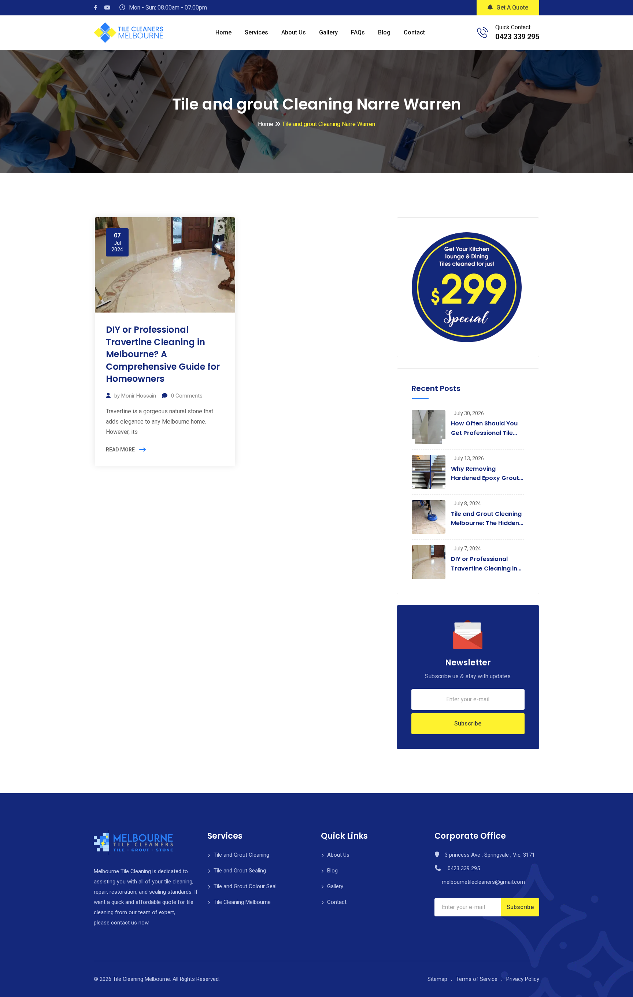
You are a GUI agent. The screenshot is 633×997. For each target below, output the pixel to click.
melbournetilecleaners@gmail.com (483, 882)
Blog (384, 32)
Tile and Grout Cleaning (241, 855)
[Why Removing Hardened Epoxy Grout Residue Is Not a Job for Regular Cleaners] (428, 472)
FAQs (358, 32)
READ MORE (120, 449)
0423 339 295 (517, 36)
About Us (293, 32)
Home (223, 32)
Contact (414, 32)
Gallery (328, 32)
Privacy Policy (522, 979)
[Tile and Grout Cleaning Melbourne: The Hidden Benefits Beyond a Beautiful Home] (428, 517)
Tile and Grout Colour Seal (245, 886)
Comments (187, 395)
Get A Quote (512, 7)
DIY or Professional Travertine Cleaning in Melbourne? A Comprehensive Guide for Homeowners (163, 354)
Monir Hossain (138, 395)
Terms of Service (476, 979)
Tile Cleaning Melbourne (242, 902)
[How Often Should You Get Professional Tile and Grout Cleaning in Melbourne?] (428, 427)
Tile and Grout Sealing (240, 870)
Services (256, 32)
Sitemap (437, 979)
